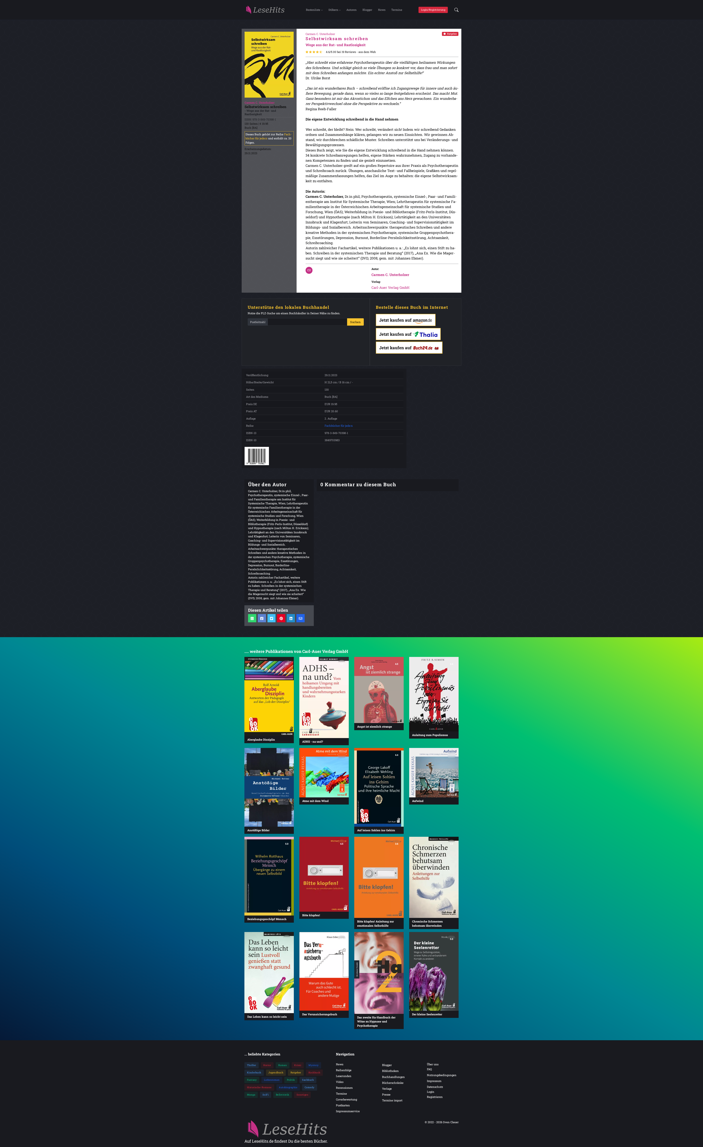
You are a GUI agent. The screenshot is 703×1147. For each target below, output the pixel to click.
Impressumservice (348, 1111)
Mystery (313, 1065)
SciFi (266, 1094)
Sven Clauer (451, 1122)
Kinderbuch (254, 1072)
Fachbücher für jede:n (339, 425)
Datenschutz (435, 1087)
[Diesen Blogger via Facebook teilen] (262, 618)
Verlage (387, 1088)
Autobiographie (288, 1087)
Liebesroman (272, 1079)
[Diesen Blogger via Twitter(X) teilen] (271, 618)
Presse (386, 1094)
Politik (291, 1079)
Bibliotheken (390, 1071)
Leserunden (343, 1076)
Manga (251, 1094)
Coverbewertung (346, 1099)
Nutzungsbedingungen (441, 1075)
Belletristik (282, 1094)
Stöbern (333, 10)
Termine (396, 10)
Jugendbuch (275, 1072)
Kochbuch (314, 1072)
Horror (267, 1065)
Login (430, 1092)
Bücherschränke (392, 1083)
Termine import (392, 1100)
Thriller (251, 1065)
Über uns (432, 1064)
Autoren (351, 10)
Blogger (367, 10)
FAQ (429, 1069)
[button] (455, 10)
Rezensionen (344, 1087)
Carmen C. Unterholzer (390, 275)
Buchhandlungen (393, 1077)
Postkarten (343, 1105)
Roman (282, 1065)
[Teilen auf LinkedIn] (291, 618)
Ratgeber (452, 33)
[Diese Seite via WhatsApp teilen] (252, 618)
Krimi (297, 1065)
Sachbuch (308, 1079)
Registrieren (435, 1097)
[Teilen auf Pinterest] (281, 618)
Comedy (310, 1087)
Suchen (355, 322)
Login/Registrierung (433, 9)
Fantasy (252, 1079)
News (381, 10)
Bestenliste (313, 10)
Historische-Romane (259, 1087)
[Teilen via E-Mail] (300, 618)
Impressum (434, 1081)
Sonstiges (302, 1094)
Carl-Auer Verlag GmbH (390, 287)
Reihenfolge (344, 1070)
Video (339, 1082)
